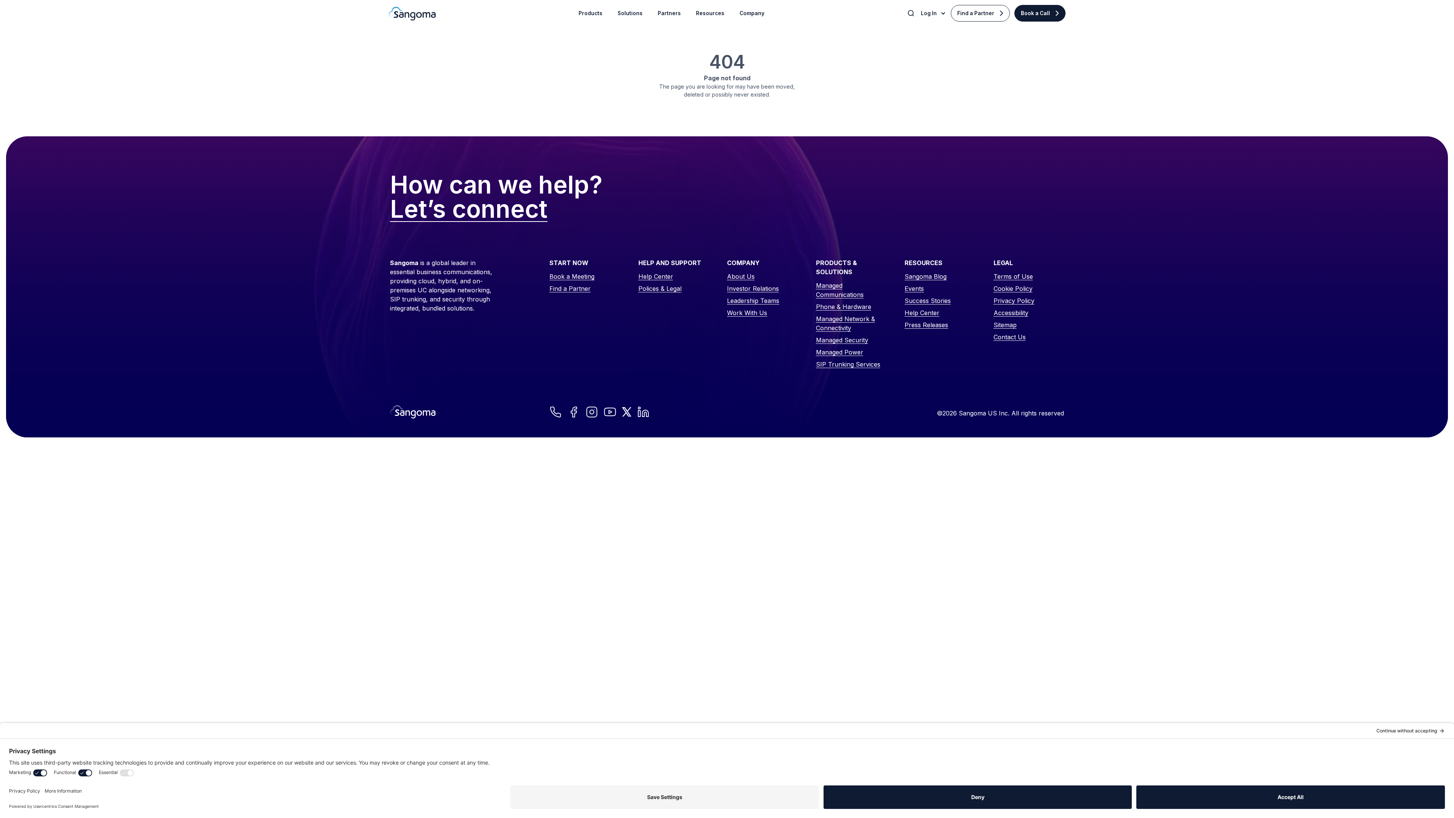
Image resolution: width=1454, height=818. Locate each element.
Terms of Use (1013, 276)
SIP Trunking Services (848, 364)
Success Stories (928, 300)
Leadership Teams (753, 300)
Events (914, 288)
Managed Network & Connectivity (845, 323)
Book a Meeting (571, 276)
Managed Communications (840, 290)
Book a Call (1035, 13)
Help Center (655, 276)
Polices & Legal (660, 288)
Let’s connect (469, 209)
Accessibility (1011, 313)
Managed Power (839, 352)
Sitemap (1005, 325)
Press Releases (926, 325)
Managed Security (842, 340)
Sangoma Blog (926, 276)
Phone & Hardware (843, 307)
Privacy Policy (1014, 300)
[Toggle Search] (911, 13)
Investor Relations (753, 288)
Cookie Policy (1013, 288)
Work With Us (747, 313)
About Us (741, 276)
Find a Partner (975, 13)
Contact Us (1010, 337)
